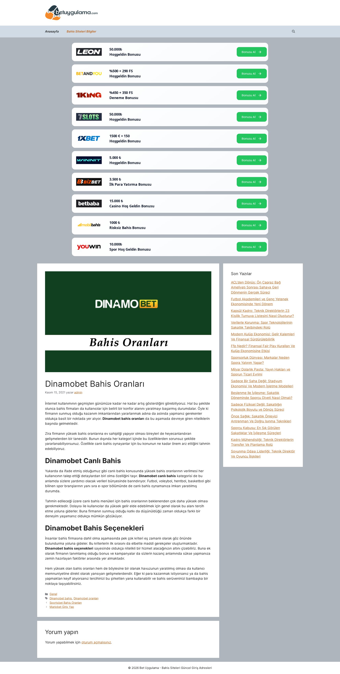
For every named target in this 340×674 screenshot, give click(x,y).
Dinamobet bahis (61, 598)
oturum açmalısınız (96, 642)
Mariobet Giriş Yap (62, 606)
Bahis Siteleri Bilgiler (81, 31)
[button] (293, 31)
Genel (53, 594)
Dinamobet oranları (86, 598)
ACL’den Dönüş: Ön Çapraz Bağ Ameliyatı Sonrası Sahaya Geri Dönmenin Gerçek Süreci (256, 287)
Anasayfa (52, 31)
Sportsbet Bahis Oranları (66, 602)
